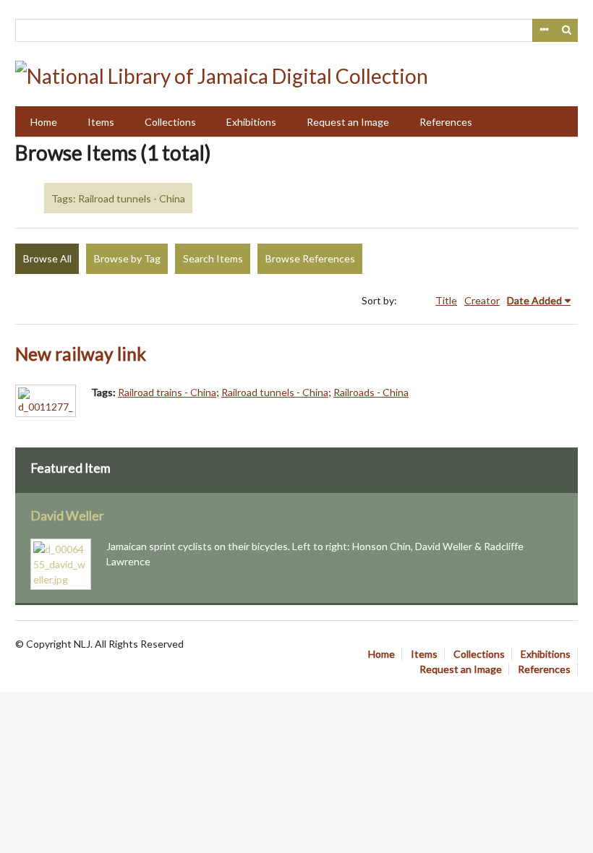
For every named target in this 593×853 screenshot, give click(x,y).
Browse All (47, 258)
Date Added (534, 300)
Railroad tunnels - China (274, 392)
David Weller (67, 515)
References (445, 122)
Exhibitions (251, 122)
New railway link (80, 353)
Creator (482, 300)
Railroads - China (371, 392)
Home (43, 122)
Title (446, 300)
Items (101, 122)
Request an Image (348, 122)
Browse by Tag (127, 258)
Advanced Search (543, 30)
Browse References (310, 258)
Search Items (213, 258)
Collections (170, 122)
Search (567, 30)
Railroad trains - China (167, 392)
